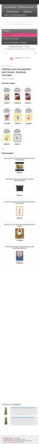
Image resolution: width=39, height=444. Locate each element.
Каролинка (9, 346)
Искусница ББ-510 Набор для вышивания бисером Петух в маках (19, 158)
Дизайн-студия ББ (13, 324)
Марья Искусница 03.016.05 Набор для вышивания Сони (17, 92)
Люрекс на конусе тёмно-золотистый (22, 417)
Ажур (7, 314)
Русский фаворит (12, 392)
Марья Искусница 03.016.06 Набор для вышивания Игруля (28, 92)
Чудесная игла (11, 398)
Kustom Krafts (11, 286)
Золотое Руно (11, 333)
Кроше (8, 353)
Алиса (7, 317)
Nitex (7, 296)
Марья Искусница (12, 359)
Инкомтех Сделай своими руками (19, 340)
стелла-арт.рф (13, 442)
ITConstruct (17, 438)
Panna (7, 299)
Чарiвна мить (11, 395)
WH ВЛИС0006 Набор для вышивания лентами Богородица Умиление (19, 247)
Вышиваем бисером (14, 320)
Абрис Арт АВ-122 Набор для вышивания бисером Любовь (19, 225)
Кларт (7, 350)
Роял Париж (10, 385)
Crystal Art (10, 273)
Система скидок (10, 7)
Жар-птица (9, 327)
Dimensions (9, 276)
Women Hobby (11, 305)
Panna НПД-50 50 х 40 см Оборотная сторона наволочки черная (20, 179)
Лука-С (8, 356)
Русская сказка (12, 389)
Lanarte (8, 289)
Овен (7, 372)
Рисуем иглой (11, 382)
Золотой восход (12, 337)
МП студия (9, 366)
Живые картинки (12, 330)
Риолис (8, 379)
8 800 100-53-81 (14, 47)
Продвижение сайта (8, 439)
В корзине (18, 57)
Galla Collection (12, 279)
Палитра (8, 376)
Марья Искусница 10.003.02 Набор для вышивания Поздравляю (18, 112)
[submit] (35, 54)
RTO (6, 302)
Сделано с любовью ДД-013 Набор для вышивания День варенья (19, 202)
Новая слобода (12, 369)
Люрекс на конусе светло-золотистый (22, 407)
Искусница (9, 343)
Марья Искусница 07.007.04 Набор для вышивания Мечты (7, 112)
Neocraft (9, 292)
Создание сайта (7, 438)
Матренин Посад (12, 363)
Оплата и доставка (26, 7)
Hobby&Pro (10, 283)
